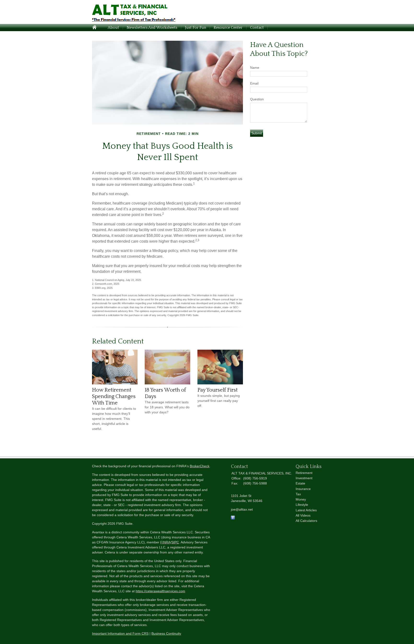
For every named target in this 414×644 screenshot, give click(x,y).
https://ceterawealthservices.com (160, 591)
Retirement (304, 473)
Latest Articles (306, 510)
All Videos (303, 515)
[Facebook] (233, 518)
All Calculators (306, 521)
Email (254, 83)
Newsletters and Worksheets (152, 27)
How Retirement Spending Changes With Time (114, 396)
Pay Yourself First (217, 390)
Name (254, 67)
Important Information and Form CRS (120, 633)
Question (257, 99)
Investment (304, 478)
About (113, 27)
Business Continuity (166, 633)
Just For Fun (195, 27)
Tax (298, 494)
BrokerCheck (199, 466)
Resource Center (228, 27)
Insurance (303, 489)
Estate (300, 483)
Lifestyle (302, 505)
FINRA (165, 542)
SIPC (175, 542)
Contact (257, 27)
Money (301, 499)
